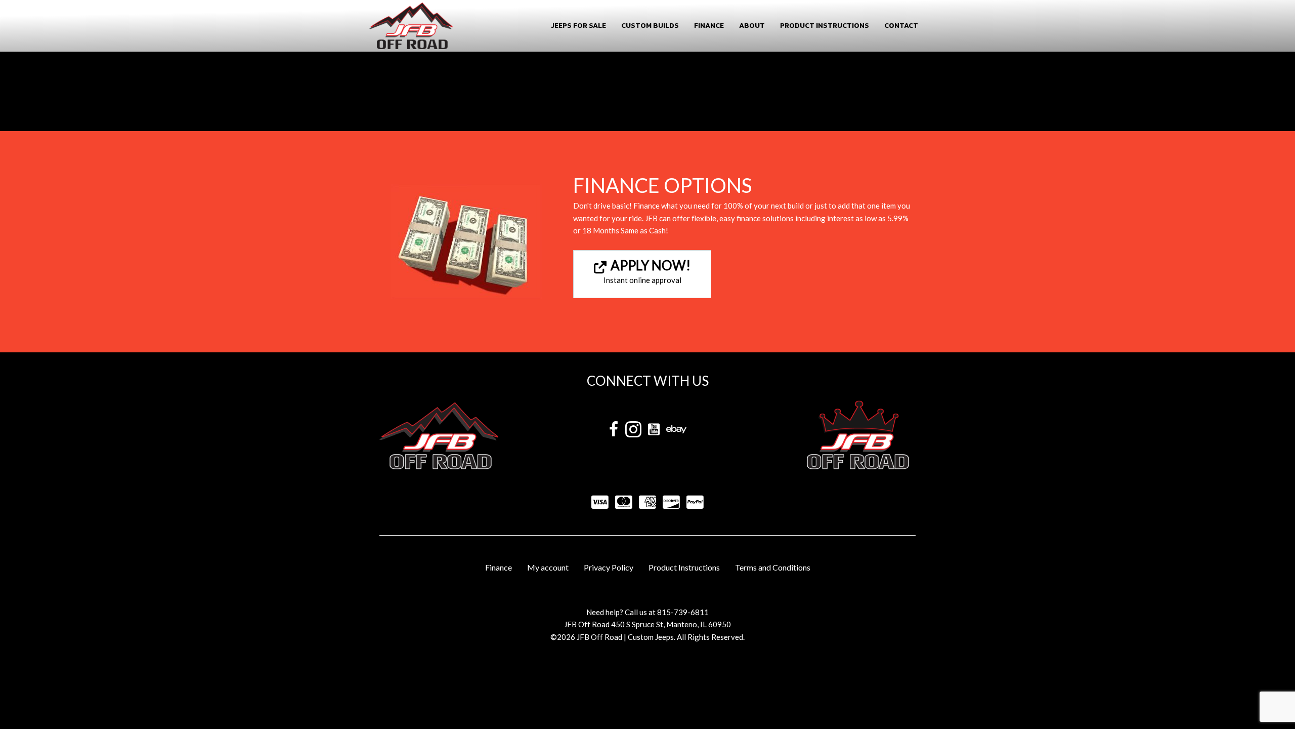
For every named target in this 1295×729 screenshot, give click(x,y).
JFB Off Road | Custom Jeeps (625, 636)
